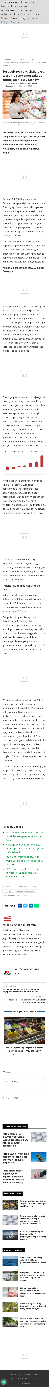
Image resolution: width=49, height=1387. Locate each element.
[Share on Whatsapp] (36, 906)
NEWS (21, 59)
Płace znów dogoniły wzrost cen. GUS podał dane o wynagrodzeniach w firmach (26, 836)
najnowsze (8, 891)
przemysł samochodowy (25, 891)
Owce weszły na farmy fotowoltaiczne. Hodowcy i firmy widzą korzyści (33, 1306)
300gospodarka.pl (32, 1378)
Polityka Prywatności (32, 1374)
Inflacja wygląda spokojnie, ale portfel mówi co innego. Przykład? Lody (33, 1203)
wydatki (27, 895)
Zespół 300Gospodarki (27, 969)
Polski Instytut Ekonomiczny (18, 83)
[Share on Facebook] (20, 906)
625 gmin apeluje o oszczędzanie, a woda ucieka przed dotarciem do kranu (33, 1292)
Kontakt (18, 1374)
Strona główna (8, 59)
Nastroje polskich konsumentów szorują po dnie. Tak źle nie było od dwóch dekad (25, 848)
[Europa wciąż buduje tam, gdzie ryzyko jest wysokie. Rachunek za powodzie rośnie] (10, 1276)
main (34, 887)
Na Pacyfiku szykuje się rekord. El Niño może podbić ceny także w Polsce (33, 1260)
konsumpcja (23, 887)
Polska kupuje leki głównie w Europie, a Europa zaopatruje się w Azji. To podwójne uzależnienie (15, 1139)
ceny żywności (9, 887)
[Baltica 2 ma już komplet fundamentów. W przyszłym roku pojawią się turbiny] (10, 1235)
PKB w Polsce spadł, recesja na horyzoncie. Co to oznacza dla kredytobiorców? (22, 872)
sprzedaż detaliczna (12, 895)
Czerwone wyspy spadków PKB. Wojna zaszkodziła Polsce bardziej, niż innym (24, 860)
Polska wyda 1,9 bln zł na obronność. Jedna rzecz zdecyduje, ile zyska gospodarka (16, 1158)
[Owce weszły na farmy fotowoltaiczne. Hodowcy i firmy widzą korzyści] (10, 1307)
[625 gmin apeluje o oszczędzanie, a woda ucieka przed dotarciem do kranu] (10, 1292)
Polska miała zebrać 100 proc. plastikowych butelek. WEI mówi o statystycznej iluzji (33, 1322)
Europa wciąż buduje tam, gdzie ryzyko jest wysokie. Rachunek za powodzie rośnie (32, 1276)
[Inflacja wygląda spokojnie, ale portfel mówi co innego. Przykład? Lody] (24, 1030)
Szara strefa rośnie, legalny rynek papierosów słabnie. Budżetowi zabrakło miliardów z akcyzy (13, 1176)
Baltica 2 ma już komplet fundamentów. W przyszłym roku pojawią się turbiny (33, 1235)
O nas (10, 1374)
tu (41, 778)
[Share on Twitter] (25, 906)
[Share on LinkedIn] (31, 906)
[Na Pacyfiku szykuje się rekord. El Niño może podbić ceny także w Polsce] (10, 1261)
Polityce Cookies (10, 22)
